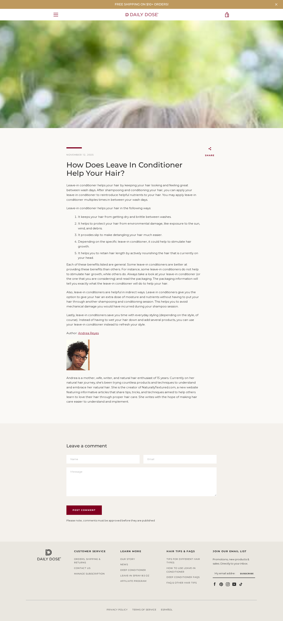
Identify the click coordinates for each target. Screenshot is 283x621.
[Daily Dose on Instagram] (228, 584)
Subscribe (247, 574)
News (124, 564)
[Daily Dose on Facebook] (215, 584)
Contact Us (82, 568)
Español (167, 609)
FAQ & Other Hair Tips (182, 582)
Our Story (127, 559)
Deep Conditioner (133, 570)
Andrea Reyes (88, 333)
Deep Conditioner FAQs (183, 577)
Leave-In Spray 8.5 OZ (134, 575)
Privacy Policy (117, 609)
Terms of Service (144, 609)
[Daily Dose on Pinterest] (221, 584)
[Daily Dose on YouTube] (234, 584)
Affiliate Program (133, 581)
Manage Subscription (89, 573)
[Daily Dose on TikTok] (241, 584)
